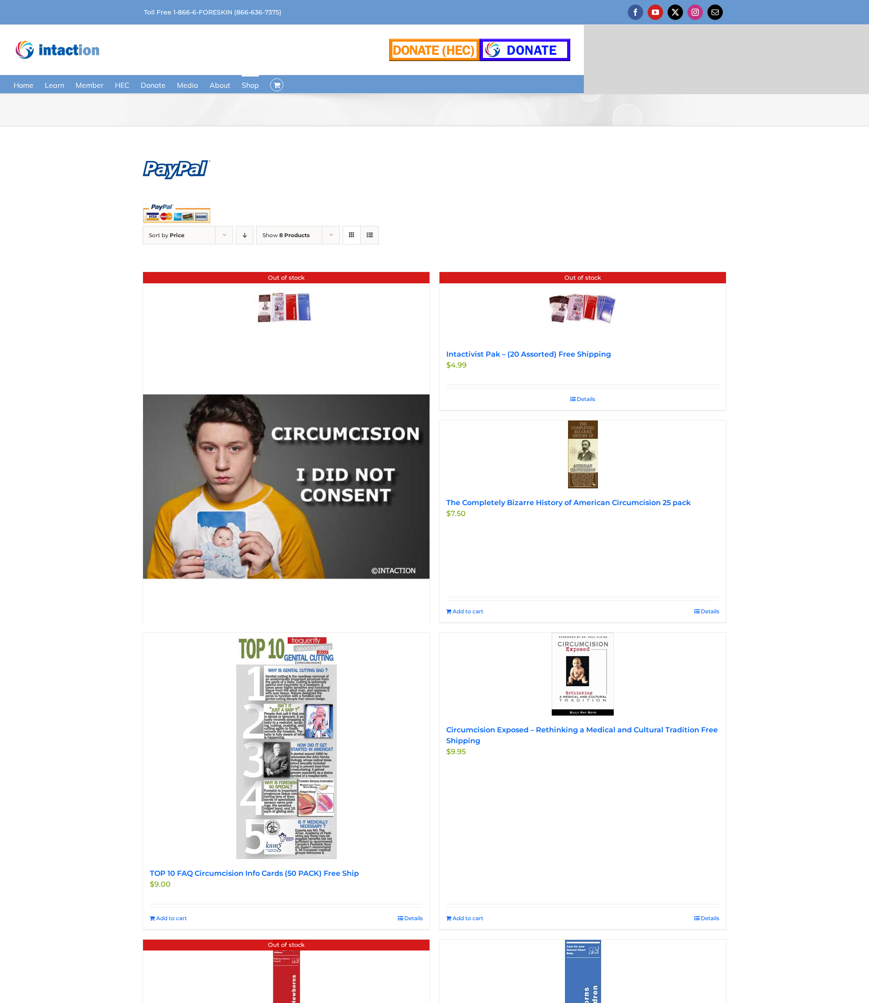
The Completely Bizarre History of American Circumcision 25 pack (568, 502)
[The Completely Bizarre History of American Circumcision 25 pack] (582, 454)
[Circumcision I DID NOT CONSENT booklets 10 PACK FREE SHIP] (286, 486)
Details (586, 399)
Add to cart (468, 611)
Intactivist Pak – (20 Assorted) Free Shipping (528, 354)
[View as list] (369, 235)
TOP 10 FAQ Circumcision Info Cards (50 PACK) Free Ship (254, 873)
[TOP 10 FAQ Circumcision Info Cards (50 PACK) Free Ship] (286, 746)
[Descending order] (244, 235)
